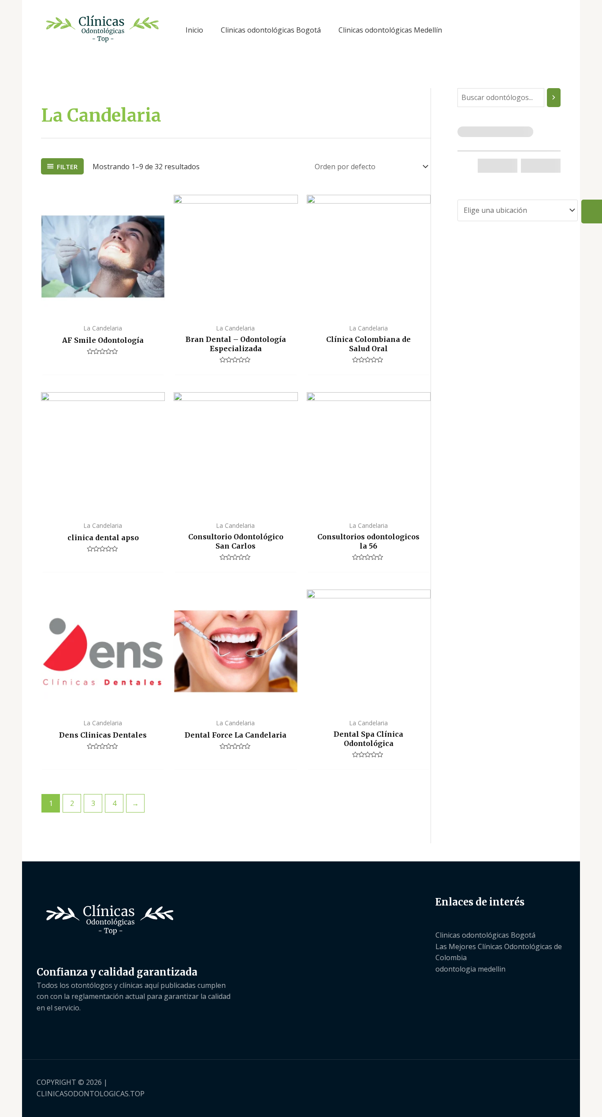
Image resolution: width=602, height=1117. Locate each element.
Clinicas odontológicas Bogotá (485, 935)
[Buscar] (554, 97)
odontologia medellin (470, 969)
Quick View (103, 310)
